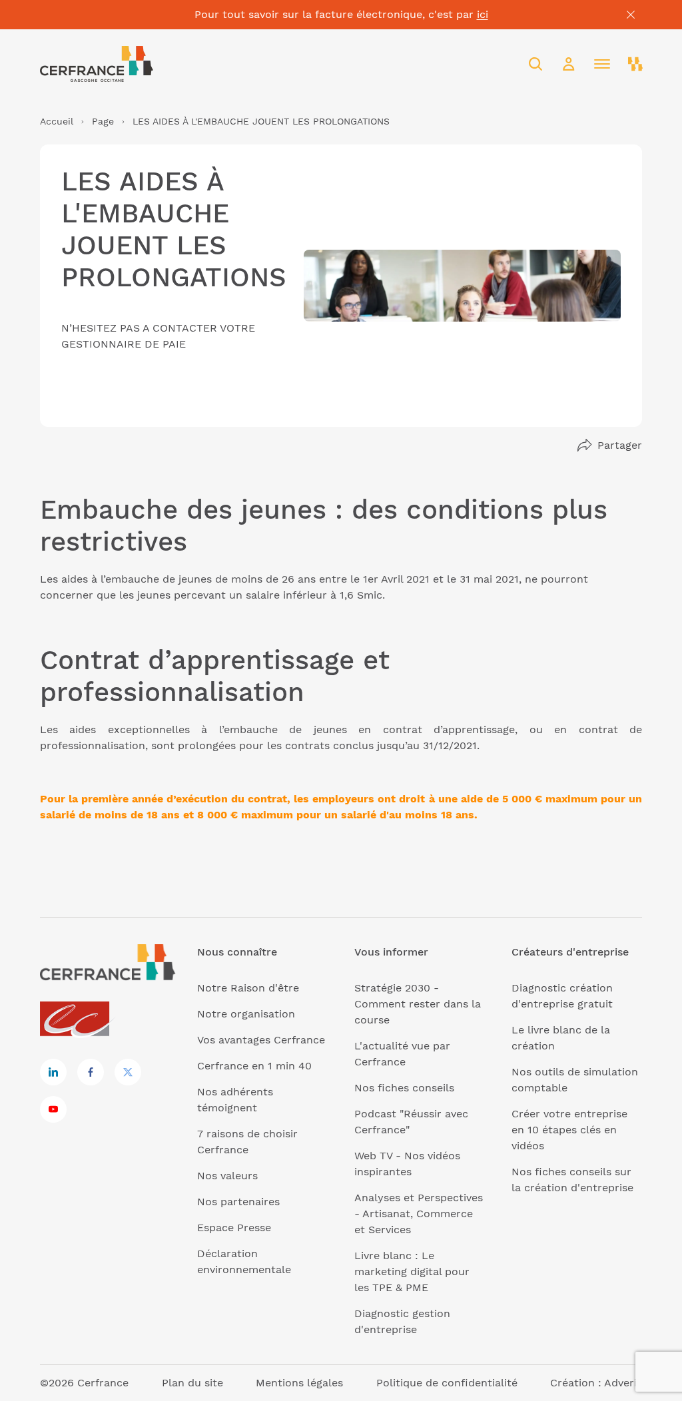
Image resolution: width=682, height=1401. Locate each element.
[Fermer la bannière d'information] (630, 14)
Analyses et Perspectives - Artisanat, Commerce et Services (418, 1213)
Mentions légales (299, 1382)
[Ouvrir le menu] (602, 64)
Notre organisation (246, 1013)
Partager (619, 445)
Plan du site (192, 1382)
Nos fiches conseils (404, 1087)
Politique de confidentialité (446, 1382)
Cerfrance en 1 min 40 (254, 1065)
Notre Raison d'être (248, 987)
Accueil (56, 121)
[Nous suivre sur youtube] (53, 1109)
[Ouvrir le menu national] (635, 64)
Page (103, 121)
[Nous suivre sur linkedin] (53, 1072)
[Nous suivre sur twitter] (128, 1072)
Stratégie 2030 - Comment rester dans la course (417, 1003)
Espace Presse (234, 1227)
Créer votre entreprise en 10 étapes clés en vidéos (569, 1129)
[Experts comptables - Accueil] (78, 1019)
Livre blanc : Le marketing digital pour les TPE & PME (412, 1271)
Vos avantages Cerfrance (261, 1039)
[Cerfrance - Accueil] (96, 64)
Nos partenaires (238, 1201)
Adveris (623, 1382)
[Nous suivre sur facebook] (90, 1072)
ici (482, 14)
